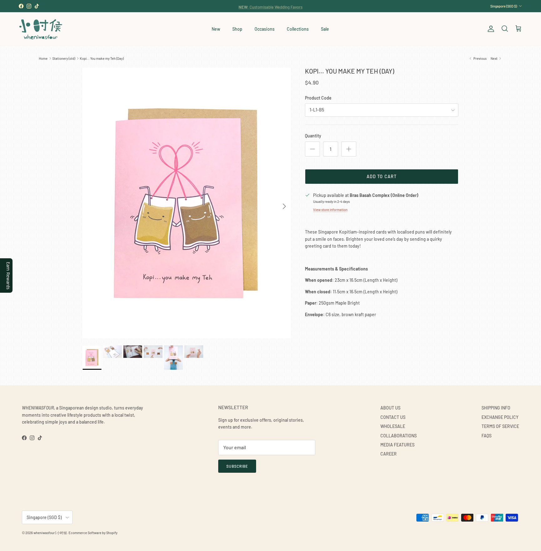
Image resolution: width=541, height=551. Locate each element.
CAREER (388, 453)
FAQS (487, 435)
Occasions (265, 29)
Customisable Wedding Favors (270, 5)
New (216, 29)
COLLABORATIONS (398, 435)
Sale (325, 29)
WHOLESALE (392, 426)
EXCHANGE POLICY (500, 417)
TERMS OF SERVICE (500, 426)
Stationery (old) (63, 58)
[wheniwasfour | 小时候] (41, 28)
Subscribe (237, 466)
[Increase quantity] (348, 149)
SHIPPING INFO (496, 407)
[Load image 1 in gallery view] (187, 203)
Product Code (318, 97)
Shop (237, 29)
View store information (330, 210)
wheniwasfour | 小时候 (50, 533)
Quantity (313, 135)
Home (43, 58)
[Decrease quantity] (312, 149)
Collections (298, 29)
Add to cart (382, 176)
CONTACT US (392, 417)
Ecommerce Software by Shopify (93, 533)
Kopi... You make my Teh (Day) (102, 58)
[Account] (490, 29)
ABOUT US (390, 407)
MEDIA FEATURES (397, 444)
